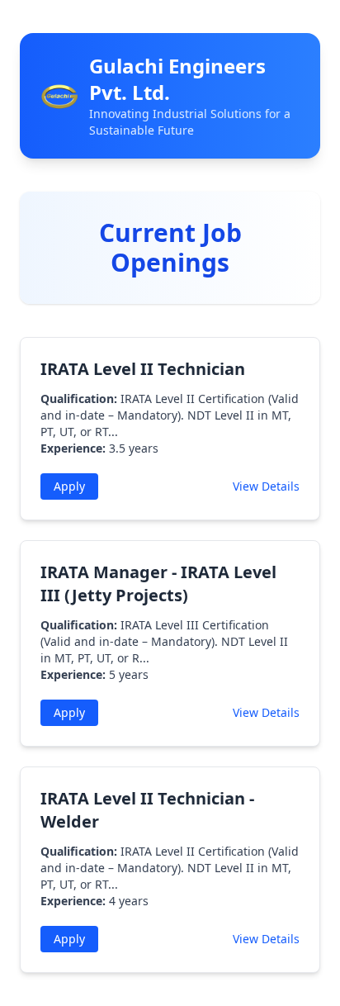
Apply (69, 486)
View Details (266, 486)
